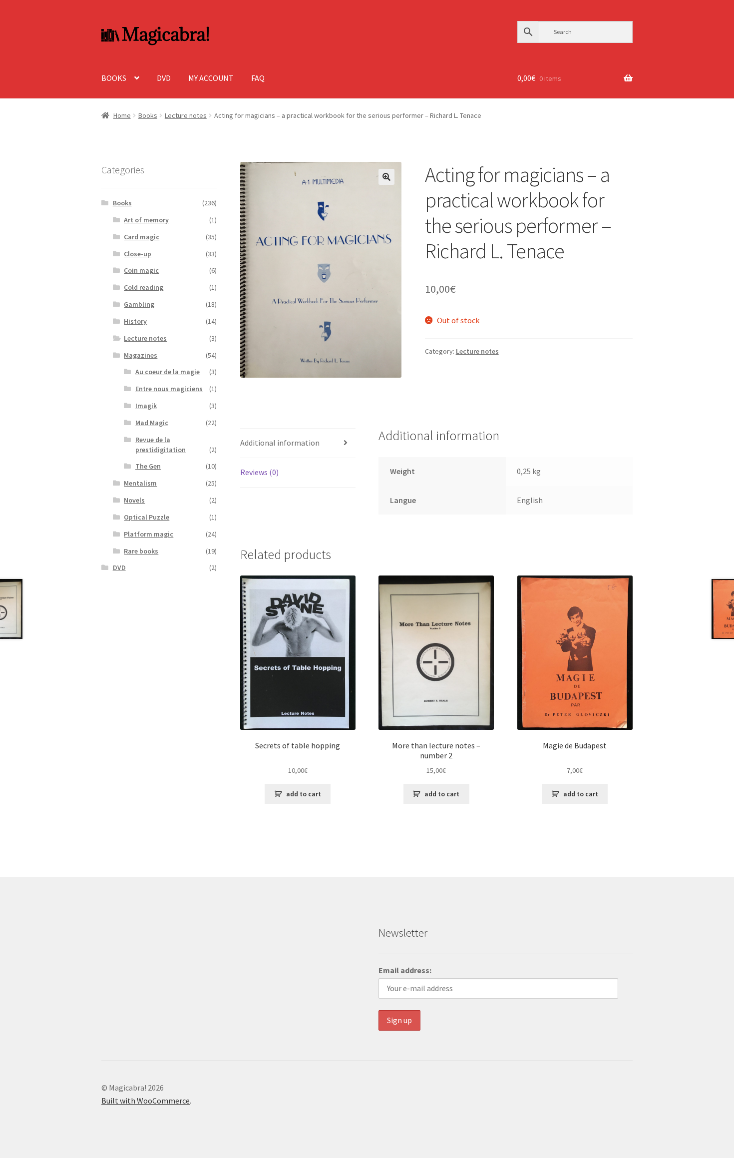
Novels (134, 500)
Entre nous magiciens (169, 388)
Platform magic (148, 534)
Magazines (140, 355)
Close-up (137, 253)
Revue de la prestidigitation (160, 444)
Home (122, 115)
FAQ (258, 78)
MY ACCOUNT (211, 78)
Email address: (404, 970)
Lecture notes (186, 115)
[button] (386, 177)
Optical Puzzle (146, 517)
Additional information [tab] (280, 443)
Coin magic (141, 270)
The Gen (148, 466)
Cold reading (143, 287)
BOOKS (113, 78)
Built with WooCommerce (145, 1101)
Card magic (141, 236)
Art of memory (146, 219)
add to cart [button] (303, 793)
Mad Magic (151, 422)
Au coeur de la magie (167, 371)
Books (147, 115)
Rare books (141, 551)
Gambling (139, 304)
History (135, 321)
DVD (164, 78)
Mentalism (140, 483)
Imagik (146, 405)
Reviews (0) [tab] (259, 472)
